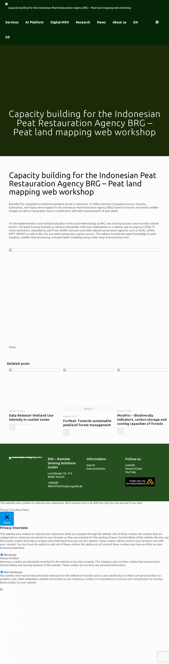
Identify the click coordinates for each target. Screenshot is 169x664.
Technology (7, 634)
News (3, 641)
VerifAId (5, 624)
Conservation (8, 617)
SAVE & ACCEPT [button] (9, 585)
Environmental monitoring (15, 603)
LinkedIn (130, 465)
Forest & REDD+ (9, 599)
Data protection (95, 468)
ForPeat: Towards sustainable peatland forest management (87, 423)
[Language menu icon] (158, 22)
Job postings (8, 655)
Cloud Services (8, 620)
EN (1, 644)
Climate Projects (9, 596)
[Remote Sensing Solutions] (68, 7)
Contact (5, 658)
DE (1, 648)
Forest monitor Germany (14, 627)
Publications (7, 662)
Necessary (10, 554)
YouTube (130, 472)
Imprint (90, 465)
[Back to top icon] (153, 494)
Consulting (6, 592)
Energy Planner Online (13, 631)
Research (5, 637)
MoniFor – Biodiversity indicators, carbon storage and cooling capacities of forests (142, 419)
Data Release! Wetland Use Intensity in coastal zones (31, 417)
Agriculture (6, 606)
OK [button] (15, 506)
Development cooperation (15, 610)
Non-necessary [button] (9, 568)
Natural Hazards (10, 613)
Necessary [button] (6, 551)
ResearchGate (133, 468)
